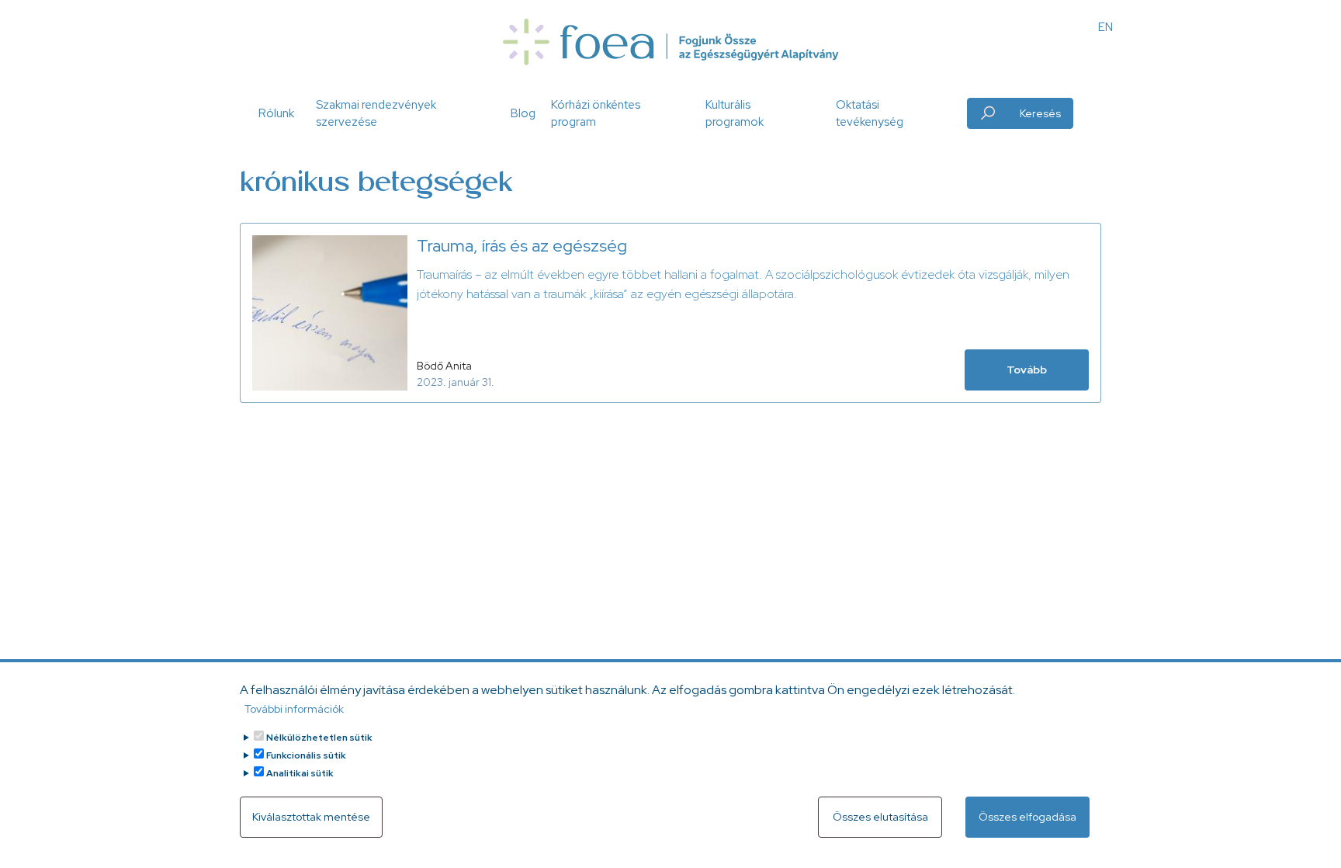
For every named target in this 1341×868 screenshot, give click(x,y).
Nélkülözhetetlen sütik (319, 737)
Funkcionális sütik (306, 755)
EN (1105, 27)
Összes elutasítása (880, 817)
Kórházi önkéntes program (595, 113)
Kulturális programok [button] (734, 113)
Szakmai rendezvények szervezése (376, 113)
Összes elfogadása (1027, 817)
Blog (523, 113)
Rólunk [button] (276, 113)
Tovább (1027, 370)
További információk (294, 709)
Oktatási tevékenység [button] (869, 113)
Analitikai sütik (300, 773)
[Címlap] (670, 42)
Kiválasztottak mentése (311, 817)
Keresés (1040, 113)
